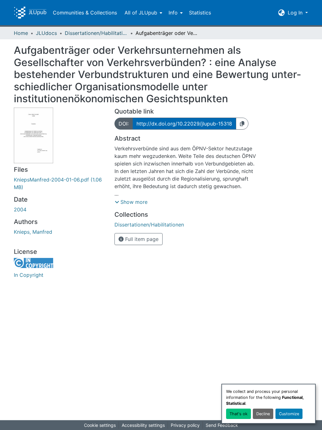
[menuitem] (142, 12)
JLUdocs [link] (46, 33)
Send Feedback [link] (222, 425)
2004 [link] (20, 209)
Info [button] (173, 12)
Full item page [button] (141, 239)
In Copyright (28, 275)
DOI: (124, 123)
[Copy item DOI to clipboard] (242, 124)
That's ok (238, 413)
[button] (30, 12)
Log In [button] (296, 12)
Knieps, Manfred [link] (33, 232)
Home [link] (21, 33)
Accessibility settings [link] (143, 425)
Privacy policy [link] (185, 425)
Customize (289, 413)
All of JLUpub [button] (141, 12)
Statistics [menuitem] (200, 12)
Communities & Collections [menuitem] (85, 12)
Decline (263, 413)
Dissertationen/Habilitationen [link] (96, 33)
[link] (60, 183)
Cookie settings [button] (100, 425)
